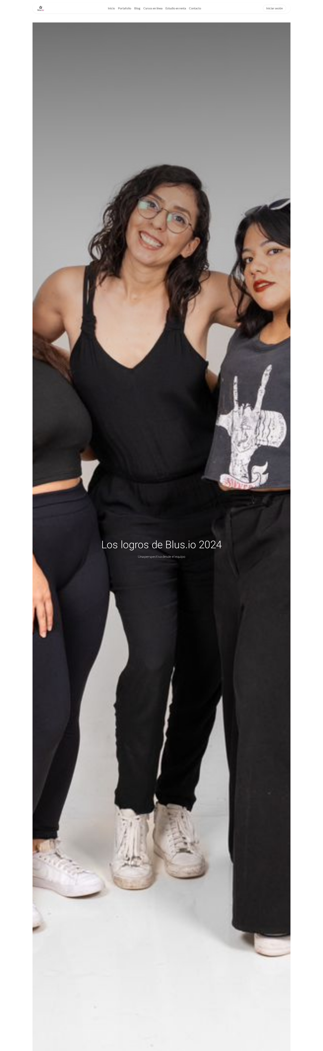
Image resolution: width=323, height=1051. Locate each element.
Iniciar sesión (274, 8)
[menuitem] (111, 8)
